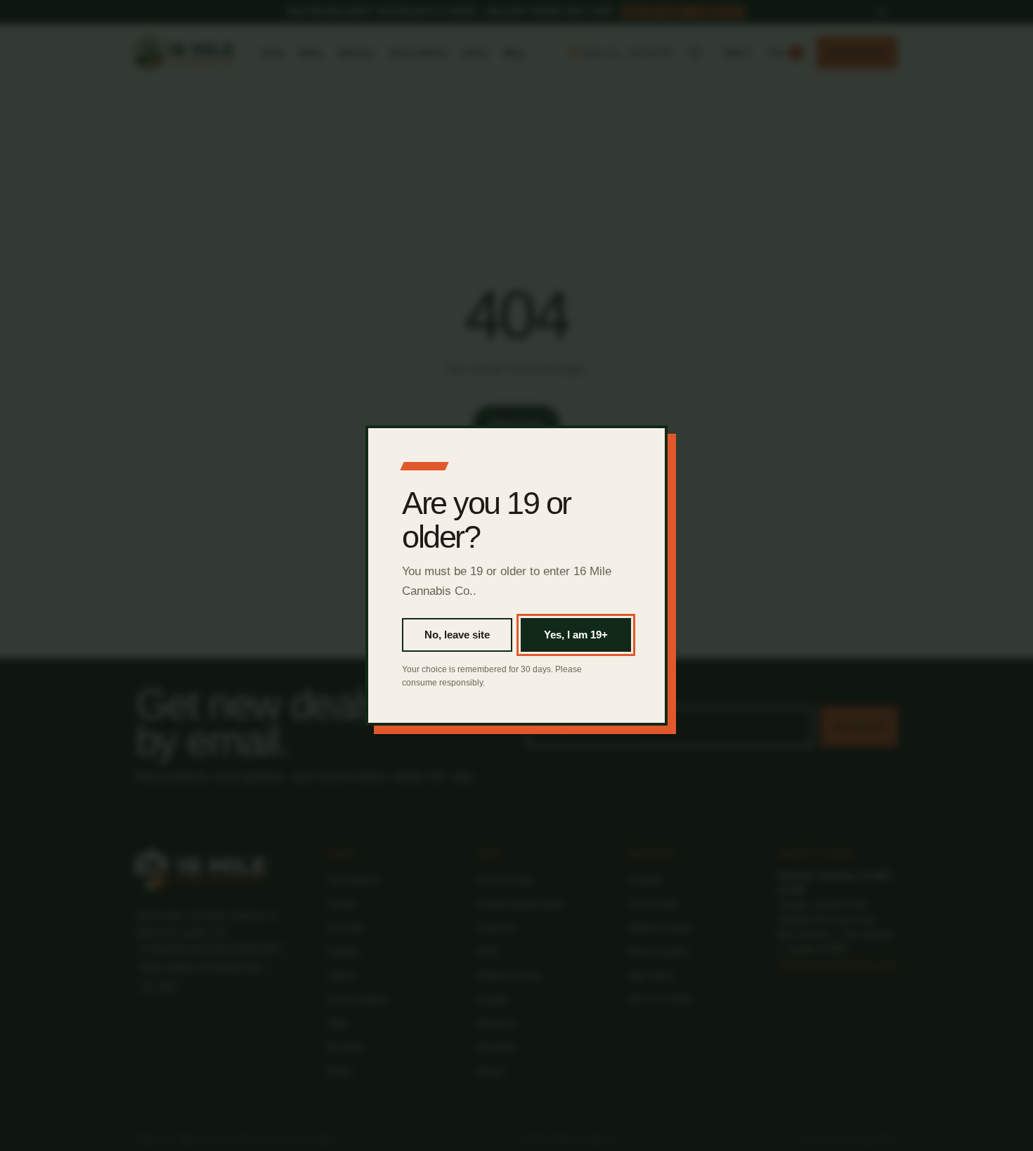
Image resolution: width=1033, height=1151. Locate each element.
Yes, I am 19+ (576, 635)
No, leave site (457, 635)
